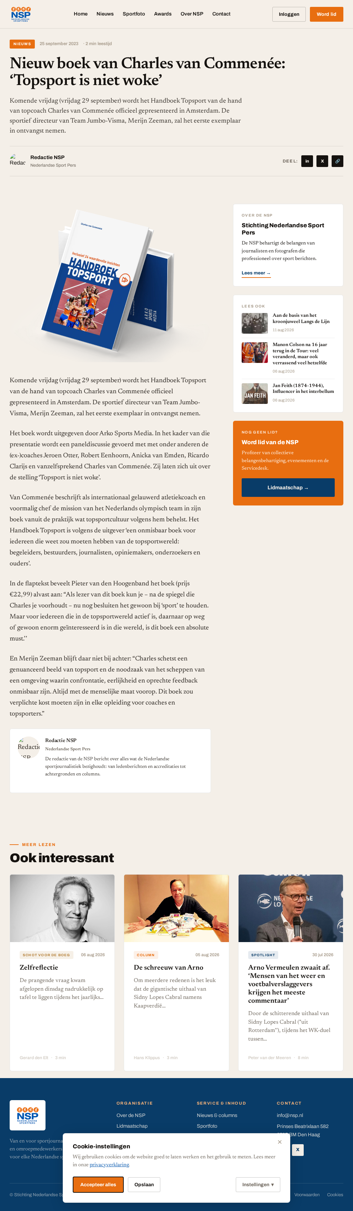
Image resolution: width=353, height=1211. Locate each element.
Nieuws (105, 14)
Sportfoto (134, 14)
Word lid (326, 14)
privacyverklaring (109, 1165)
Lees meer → (256, 272)
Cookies (335, 1194)
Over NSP (192, 14)
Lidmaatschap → (288, 487)
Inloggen (289, 14)
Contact (221, 14)
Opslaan (144, 1184)
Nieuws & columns (217, 1115)
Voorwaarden (307, 1194)
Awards (163, 14)
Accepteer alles (98, 1184)
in (307, 161)
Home (81, 14)
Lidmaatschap (132, 1126)
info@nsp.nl (290, 1115)
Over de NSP (131, 1115)
